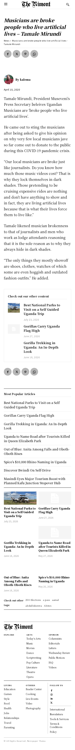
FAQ (51, 662)
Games (8, 694)
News (6, 40)
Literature (31, 667)
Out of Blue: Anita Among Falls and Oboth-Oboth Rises (18, 581)
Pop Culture (33, 662)
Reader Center (34, 689)
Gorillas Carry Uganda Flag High (42, 328)
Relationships (11, 718)
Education (9, 689)
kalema (25, 79)
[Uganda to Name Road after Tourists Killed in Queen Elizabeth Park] (54, 532)
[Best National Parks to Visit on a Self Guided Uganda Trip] (14, 307)
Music (29, 643)
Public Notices (57, 657)
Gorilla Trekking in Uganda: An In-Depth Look (41, 347)
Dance (30, 652)
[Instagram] (51, 694)
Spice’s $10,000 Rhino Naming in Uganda (54, 579)
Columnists (55, 638)
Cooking (31, 694)
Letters (52, 648)
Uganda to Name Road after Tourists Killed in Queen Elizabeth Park (54, 546)
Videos (52, 667)
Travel (7, 722)
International (57, 709)
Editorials (54, 643)
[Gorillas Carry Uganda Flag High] (14, 329)
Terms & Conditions (56, 725)
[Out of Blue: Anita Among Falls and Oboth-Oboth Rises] (20, 567)
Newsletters (56, 714)
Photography (33, 708)
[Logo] (36, 4)
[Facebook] (8, 54)
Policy (53, 731)
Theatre (30, 672)
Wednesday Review (59, 652)
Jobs (6, 713)
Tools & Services (59, 719)
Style (6, 698)
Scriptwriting (33, 657)
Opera (29, 676)
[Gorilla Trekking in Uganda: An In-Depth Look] (14, 345)
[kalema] (9, 79)
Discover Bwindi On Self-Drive (27, 470)
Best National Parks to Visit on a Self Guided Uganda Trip (42, 309)
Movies (30, 648)
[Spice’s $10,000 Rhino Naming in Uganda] (54, 567)
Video (29, 703)
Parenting (9, 727)
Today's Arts (33, 638)
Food (7, 703)
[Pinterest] (25, 54)
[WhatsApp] (34, 54)
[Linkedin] (51, 698)
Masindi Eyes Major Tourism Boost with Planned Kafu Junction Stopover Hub (34, 481)
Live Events (32, 698)
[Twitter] (16, 54)
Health (7, 708)
